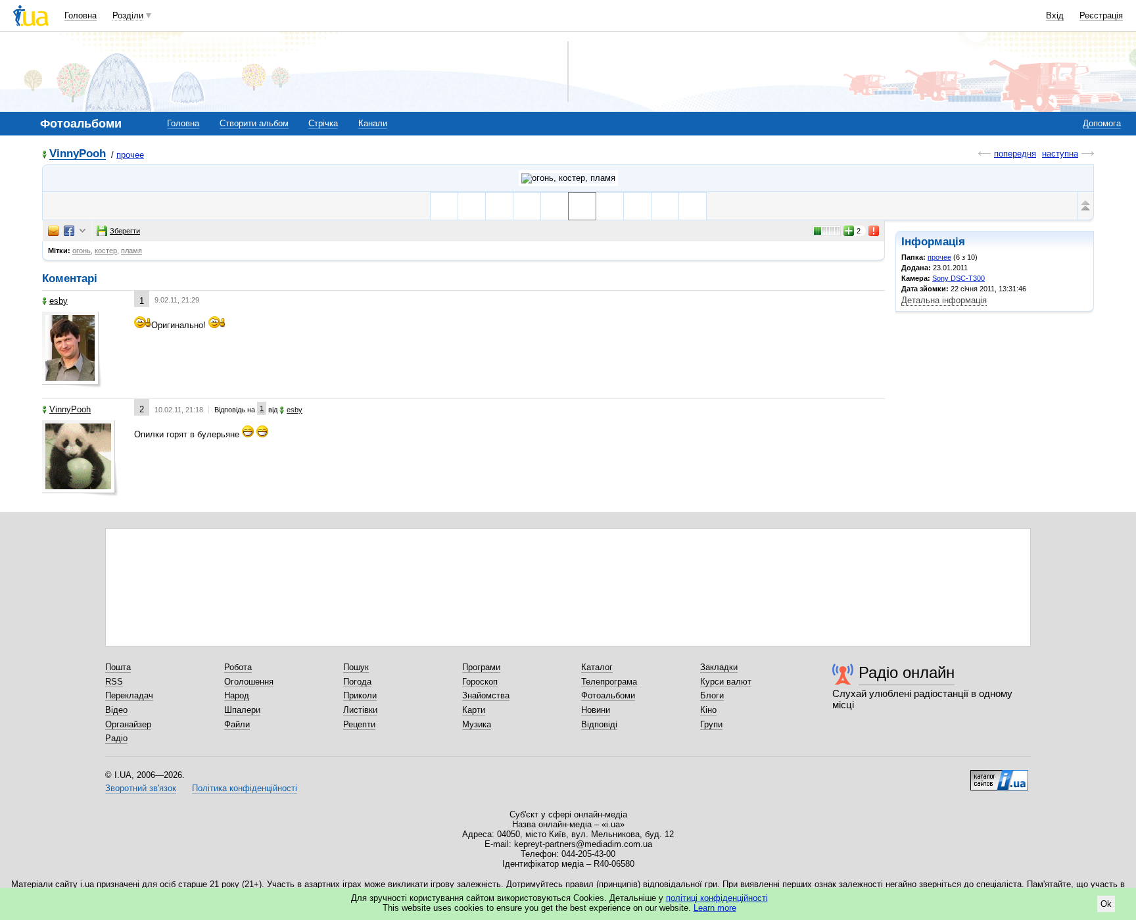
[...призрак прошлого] (472, 206)
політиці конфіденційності (717, 898)
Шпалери (242, 710)
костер (106, 250)
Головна (80, 15)
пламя (131, 250)
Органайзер (128, 724)
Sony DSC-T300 (958, 278)
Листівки (360, 710)
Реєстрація (1101, 15)
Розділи (127, 15)
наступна (1060, 153)
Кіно (708, 710)
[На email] (53, 231)
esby (58, 301)
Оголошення (248, 682)
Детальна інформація (944, 300)
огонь (81, 250)
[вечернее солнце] (499, 206)
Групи (711, 724)
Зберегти (125, 231)
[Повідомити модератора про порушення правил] (874, 231)
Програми (481, 667)
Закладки (719, 667)
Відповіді (599, 724)
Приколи (360, 695)
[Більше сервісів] (82, 231)
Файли (237, 724)
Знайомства (485, 695)
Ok (1106, 904)
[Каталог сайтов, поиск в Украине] (999, 775)
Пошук (356, 667)
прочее (130, 155)
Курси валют (725, 682)
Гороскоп (480, 682)
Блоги (712, 695)
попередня (1015, 153)
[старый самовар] (665, 206)
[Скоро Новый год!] (692, 206)
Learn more (715, 908)
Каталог (597, 667)
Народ (236, 695)
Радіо (116, 738)
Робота (238, 667)
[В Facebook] (69, 231)
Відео (116, 710)
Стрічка (323, 123)
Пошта (118, 667)
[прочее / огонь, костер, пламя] (568, 178)
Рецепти (359, 724)
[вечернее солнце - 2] (637, 206)
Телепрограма (609, 682)
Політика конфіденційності (244, 788)
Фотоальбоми (608, 695)
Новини (595, 710)
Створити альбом (254, 123)
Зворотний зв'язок (140, 788)
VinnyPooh (77, 154)
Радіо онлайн (907, 672)
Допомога (1102, 123)
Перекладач (129, 695)
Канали (372, 123)
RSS (114, 682)
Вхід (1055, 15)
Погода (357, 682)
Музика (476, 724)
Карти (473, 710)
